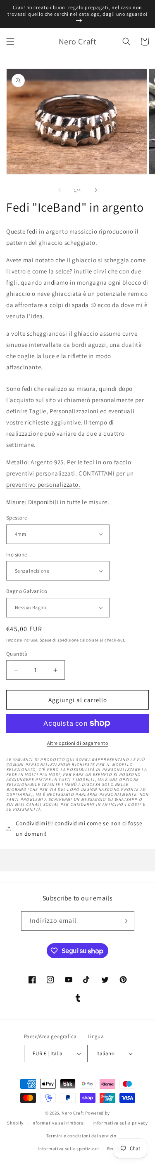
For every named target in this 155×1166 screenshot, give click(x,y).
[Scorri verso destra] (96, 190)
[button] (10, 41)
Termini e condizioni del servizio (81, 1136)
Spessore (16, 517)
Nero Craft (73, 1113)
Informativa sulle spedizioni (68, 1148)
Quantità (16, 653)
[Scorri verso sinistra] (59, 190)
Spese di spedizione (59, 640)
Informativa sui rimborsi (58, 1123)
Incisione (16, 554)
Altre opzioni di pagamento (77, 743)
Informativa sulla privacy (120, 1123)
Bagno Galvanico (26, 591)
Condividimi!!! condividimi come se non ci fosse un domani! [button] (79, 828)
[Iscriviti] (125, 921)
